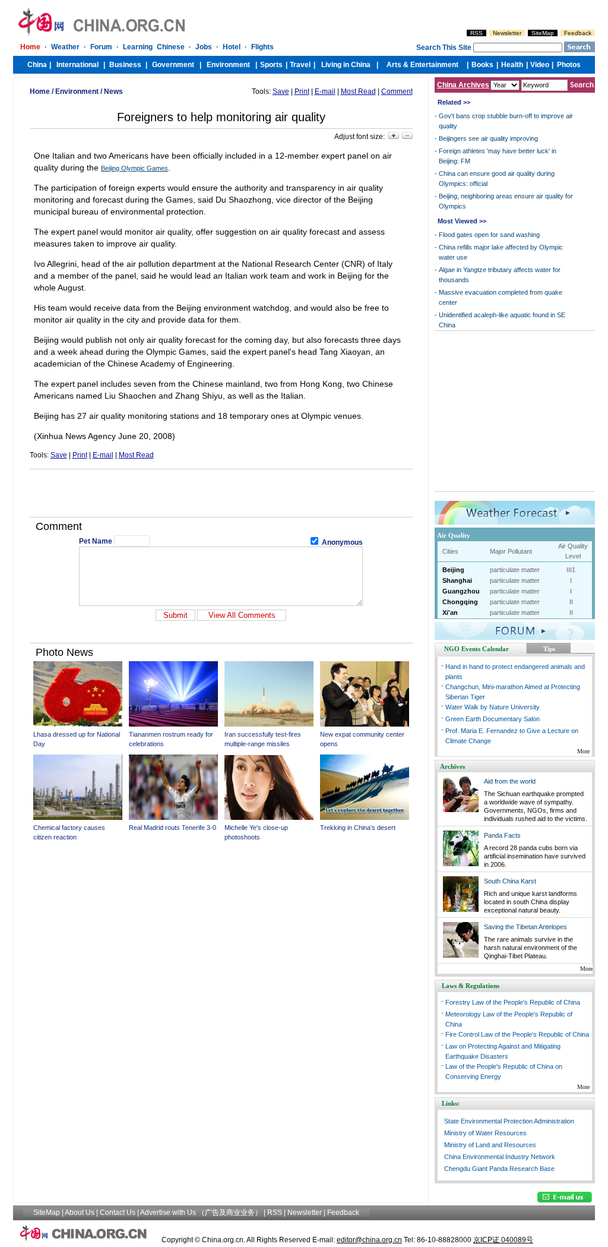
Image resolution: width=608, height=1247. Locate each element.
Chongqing (460, 601)
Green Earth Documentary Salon (492, 718)
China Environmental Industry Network (499, 1156)
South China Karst (510, 881)
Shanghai (457, 580)
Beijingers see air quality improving (488, 138)
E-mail (325, 91)
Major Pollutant (511, 551)
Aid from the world (510, 781)
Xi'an (450, 612)
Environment (77, 91)
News (113, 91)
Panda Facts (502, 835)
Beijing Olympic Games (134, 168)
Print (301, 91)
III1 (570, 569)
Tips (549, 648)
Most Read (358, 91)
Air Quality (453, 535)
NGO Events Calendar (476, 648)
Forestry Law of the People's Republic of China (512, 1002)
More (583, 751)
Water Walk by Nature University (492, 707)
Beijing (453, 569)
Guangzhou (461, 591)
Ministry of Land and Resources (490, 1144)
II (571, 601)
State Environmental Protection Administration (509, 1121)
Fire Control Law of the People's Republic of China (517, 1034)
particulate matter (515, 569)
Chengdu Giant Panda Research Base (499, 1168)
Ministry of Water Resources (485, 1132)
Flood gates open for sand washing (489, 234)
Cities (450, 551)
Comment (397, 91)
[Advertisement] (221, 493)
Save (281, 91)
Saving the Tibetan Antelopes (525, 926)
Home (40, 91)
